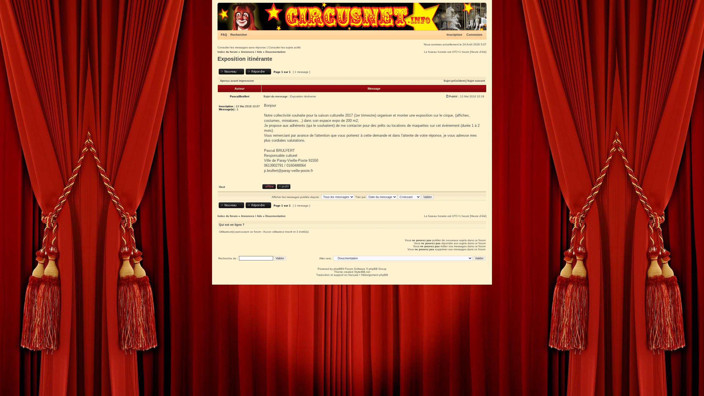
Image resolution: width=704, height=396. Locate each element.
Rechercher (238, 34)
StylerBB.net (362, 271)
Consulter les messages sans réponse (242, 47)
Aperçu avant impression (237, 80)
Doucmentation (275, 51)
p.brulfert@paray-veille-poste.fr (288, 171)
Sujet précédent (454, 80)
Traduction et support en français (337, 274)
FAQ (224, 34)
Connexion (474, 34)
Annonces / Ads (251, 51)
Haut (222, 186)
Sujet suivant (476, 80)
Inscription (454, 34)
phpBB (338, 268)
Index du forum (228, 51)
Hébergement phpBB (374, 274)
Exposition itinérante (245, 59)
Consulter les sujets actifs (284, 47)
